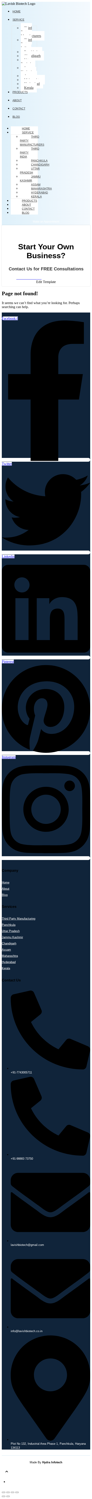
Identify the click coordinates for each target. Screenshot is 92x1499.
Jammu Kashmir (27, 70)
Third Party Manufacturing (18, 918)
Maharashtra (41, 188)
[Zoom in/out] (3, 1492)
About (26, 204)
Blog (25, 212)
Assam (35, 184)
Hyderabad (39, 192)
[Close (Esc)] (17, 1492)
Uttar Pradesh (26, 62)
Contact (19, 108)
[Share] (12, 1492)
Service (28, 132)
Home (26, 128)
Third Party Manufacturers (31, 32)
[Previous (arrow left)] (3, 1496)
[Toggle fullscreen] (8, 1492)
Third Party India (26, 44)
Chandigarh (32, 56)
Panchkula (39, 160)
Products (20, 92)
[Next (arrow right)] (8, 1496)
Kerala (28, 88)
